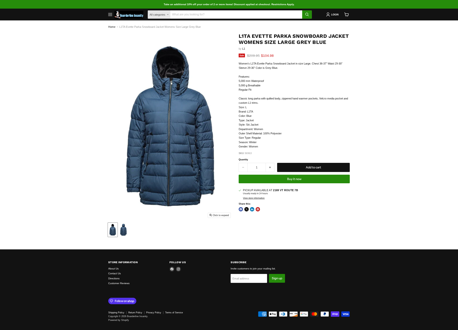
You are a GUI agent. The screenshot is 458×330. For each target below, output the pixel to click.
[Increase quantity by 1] (270, 167)
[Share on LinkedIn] (252, 209)
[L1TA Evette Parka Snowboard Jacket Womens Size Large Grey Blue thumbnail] (113, 230)
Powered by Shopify (118, 320)
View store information (254, 198)
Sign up (277, 278)
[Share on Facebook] (241, 209)
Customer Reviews (119, 283)
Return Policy (135, 312)
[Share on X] (246, 209)
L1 (243, 48)
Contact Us (114, 273)
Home (111, 26)
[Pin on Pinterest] (258, 209)
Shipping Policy (116, 312)
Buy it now (294, 179)
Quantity (243, 159)
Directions (114, 278)
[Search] (307, 14)
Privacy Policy (153, 312)
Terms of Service (174, 312)
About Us (113, 268)
